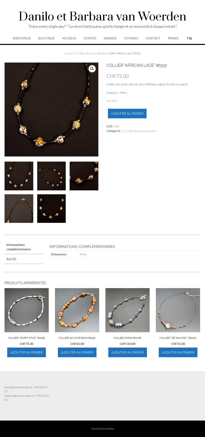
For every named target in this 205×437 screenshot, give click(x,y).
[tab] (24, 247)
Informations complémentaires (18, 247)
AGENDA (110, 38)
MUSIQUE (69, 38)
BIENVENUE (22, 38)
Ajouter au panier (127, 114)
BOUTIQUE (46, 38)
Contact (153, 38)
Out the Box (108, 428)
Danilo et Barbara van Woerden (102, 17)
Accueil (68, 53)
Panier (173, 38)
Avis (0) (11, 259)
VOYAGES (131, 38)
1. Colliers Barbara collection (91, 53)
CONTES (90, 38)
